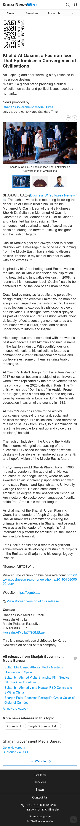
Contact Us (40, 797)
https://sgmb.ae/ (28, 592)
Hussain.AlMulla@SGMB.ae (24, 632)
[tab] (40, 782)
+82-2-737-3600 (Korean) (40, 805)
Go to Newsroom (14, 747)
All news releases (15, 708)
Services (40, 782)
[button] (68, 4)
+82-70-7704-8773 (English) (42, 809)
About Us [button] (54, 13)
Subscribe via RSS (15, 752)
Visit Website (39, 761)
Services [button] (32, 13)
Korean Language (40, 816)
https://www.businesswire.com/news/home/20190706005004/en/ (40, 579)
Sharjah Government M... (43, 726)
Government (13, 726)
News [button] (11, 13)
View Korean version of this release (32, 601)
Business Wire (41, 195)
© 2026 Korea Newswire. (40, 821)
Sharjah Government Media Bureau (29, 106)
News (40, 789)
